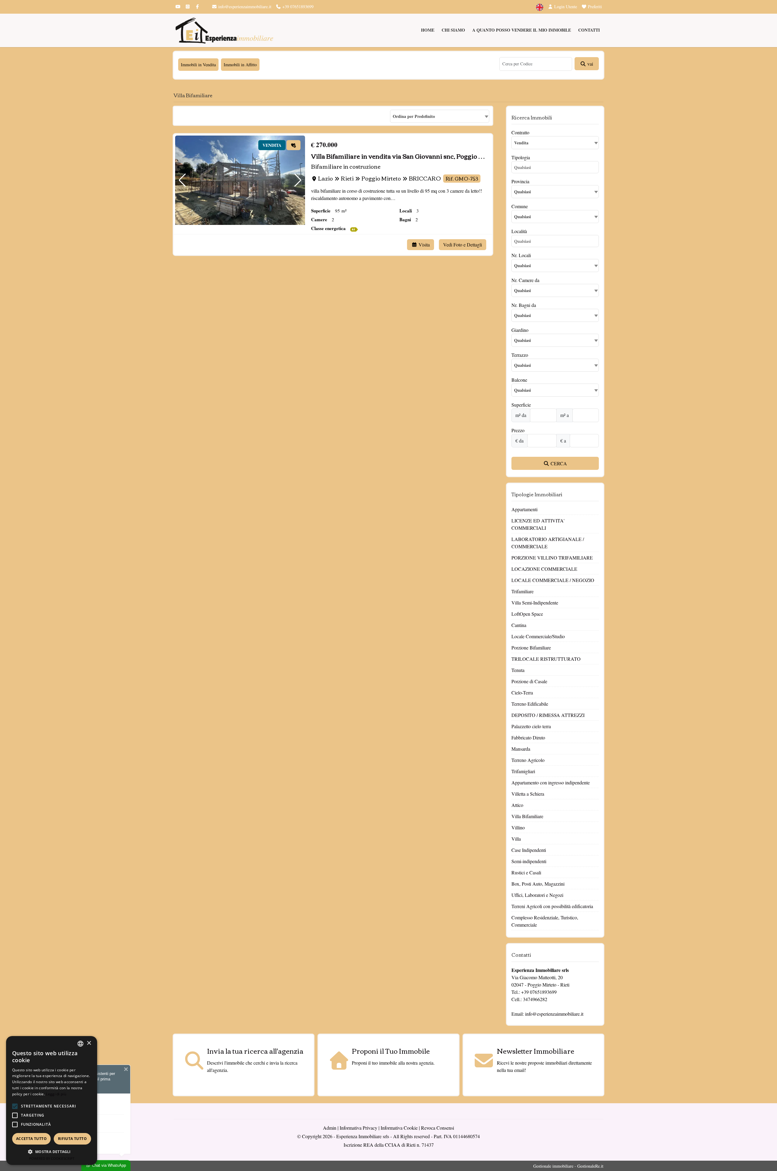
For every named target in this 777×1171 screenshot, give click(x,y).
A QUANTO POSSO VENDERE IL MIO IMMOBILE (521, 30)
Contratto (520, 132)
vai (589, 63)
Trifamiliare (522, 591)
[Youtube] (178, 6)
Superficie (521, 404)
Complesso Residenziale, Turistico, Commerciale (544, 921)
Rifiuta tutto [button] (72, 1138)
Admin (329, 1128)
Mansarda (520, 749)
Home (427, 30)
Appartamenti (524, 509)
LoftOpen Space (527, 614)
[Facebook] (197, 6)
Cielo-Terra (522, 692)
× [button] (89, 1043)
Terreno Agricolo (528, 760)
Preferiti (594, 6)
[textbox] (555, 191)
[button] (182, 180)
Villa (516, 838)
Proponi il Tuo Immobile (391, 1051)
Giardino (519, 330)
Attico (517, 805)
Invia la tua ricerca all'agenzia (255, 1051)
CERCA (558, 463)
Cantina (518, 625)
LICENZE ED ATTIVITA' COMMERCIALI (538, 524)
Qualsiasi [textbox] (522, 216)
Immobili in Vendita (198, 64)
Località (519, 231)
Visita (423, 244)
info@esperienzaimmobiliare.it (244, 6)
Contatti (589, 30)
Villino (518, 827)
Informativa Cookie (399, 1128)
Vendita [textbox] (521, 142)
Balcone (519, 380)
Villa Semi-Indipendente (534, 602)
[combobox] (439, 116)
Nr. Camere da (525, 280)
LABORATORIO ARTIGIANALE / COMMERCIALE (547, 542)
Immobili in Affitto (240, 64)
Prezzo (517, 430)
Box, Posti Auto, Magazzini (538, 883)
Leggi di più (56, 1094)
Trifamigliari (523, 771)
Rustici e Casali (526, 872)
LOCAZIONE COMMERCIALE (544, 569)
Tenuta (517, 670)
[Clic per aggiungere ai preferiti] (293, 145)
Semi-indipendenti (528, 861)
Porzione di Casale (529, 681)
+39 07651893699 (297, 6)
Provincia (520, 181)
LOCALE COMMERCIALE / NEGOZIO (552, 580)
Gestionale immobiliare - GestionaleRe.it (568, 1166)
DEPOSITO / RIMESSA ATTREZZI (548, 715)
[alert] (51, 1100)
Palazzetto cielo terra (531, 726)
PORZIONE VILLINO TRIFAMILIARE (552, 557)
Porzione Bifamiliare (531, 647)
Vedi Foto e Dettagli (462, 244)
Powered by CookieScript (51, 1158)
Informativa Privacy (358, 1128)
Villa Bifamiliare (527, 816)
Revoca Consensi (437, 1128)
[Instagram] (187, 6)
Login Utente (565, 6)
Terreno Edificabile (529, 704)
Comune (519, 206)
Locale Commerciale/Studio (538, 636)
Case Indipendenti (528, 850)
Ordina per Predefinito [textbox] (414, 116)
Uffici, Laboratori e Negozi (537, 895)
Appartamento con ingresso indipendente (550, 782)
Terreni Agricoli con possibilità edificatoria (552, 906)
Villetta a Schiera (527, 793)
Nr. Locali (521, 255)
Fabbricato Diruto (528, 737)
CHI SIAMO (453, 30)
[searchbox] (556, 168)
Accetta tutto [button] (31, 1138)
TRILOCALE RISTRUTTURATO (546, 659)
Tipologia (520, 157)
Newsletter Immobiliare (535, 1051)
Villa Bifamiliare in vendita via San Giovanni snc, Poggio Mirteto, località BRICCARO (436, 155)
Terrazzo (519, 355)
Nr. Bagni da (523, 305)
